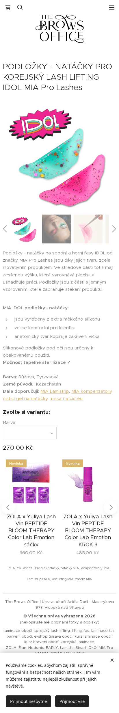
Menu (112, 7)
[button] (20, 7)
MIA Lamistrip (54, 391)
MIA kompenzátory (91, 391)
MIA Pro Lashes (21, 568)
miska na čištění (66, 398)
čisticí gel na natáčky (25, 398)
